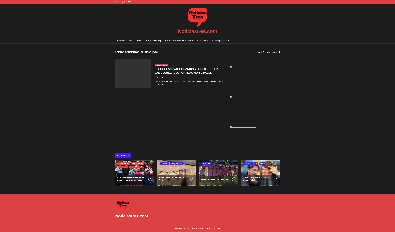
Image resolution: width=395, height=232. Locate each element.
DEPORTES (206, 163)
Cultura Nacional (124, 163)
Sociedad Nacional (136, 167)
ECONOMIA (164, 163)
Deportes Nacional (161, 65)
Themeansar (215, 228)
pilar (172, 163)
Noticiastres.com (197, 31)
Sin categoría (123, 167)
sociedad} (179, 163)
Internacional (121, 41)
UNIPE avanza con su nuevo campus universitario (213, 41)
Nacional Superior (137, 163)
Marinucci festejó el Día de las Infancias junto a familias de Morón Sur (130, 180)
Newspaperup (203, 228)
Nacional (139, 41)
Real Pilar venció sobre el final (214, 179)
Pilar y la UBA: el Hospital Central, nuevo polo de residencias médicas (169, 41)
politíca (262, 163)
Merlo (130, 41)
